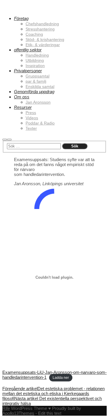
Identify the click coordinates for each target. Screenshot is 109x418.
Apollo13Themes (18, 413)
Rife (6, 408)
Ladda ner (61, 378)
